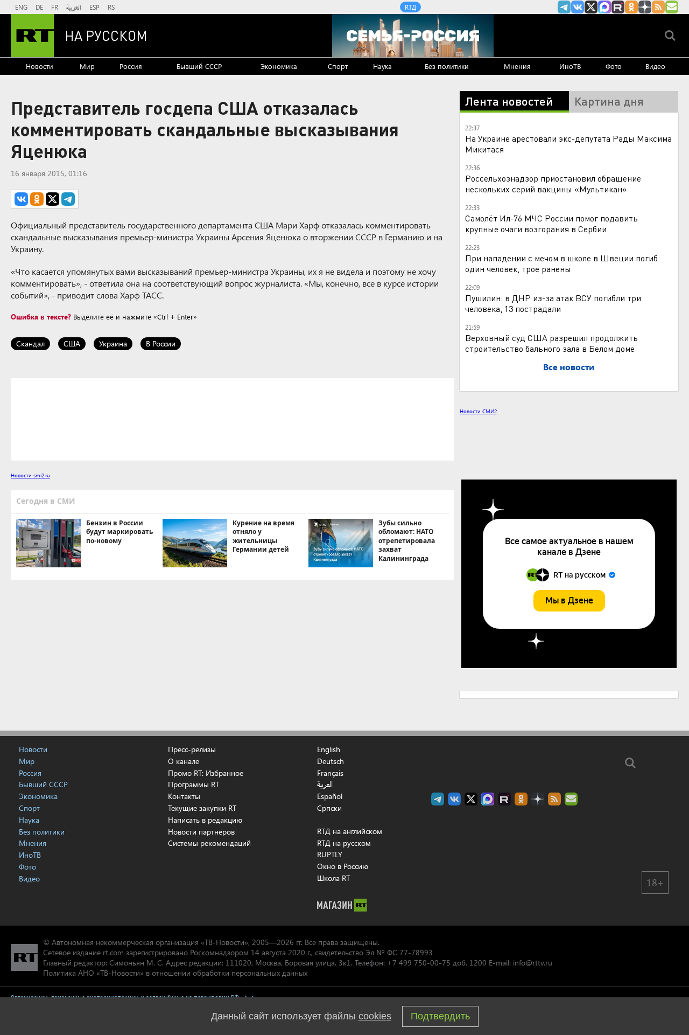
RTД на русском (344, 843)
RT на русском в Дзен (644, 7)
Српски (329, 808)
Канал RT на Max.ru (604, 7)
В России (160, 343)
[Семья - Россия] (413, 35)
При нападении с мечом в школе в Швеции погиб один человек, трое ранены (561, 263)
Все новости (568, 366)
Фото (614, 66)
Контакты (184, 796)
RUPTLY (329, 854)
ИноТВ (570, 66)
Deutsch (330, 761)
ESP (94, 7)
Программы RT (193, 784)
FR (54, 7)
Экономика (279, 66)
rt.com (113, 952)
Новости (39, 66)
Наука (382, 66)
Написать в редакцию (205, 820)
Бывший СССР (199, 66)
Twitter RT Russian (591, 7)
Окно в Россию (342, 866)
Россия (130, 66)
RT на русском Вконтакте (577, 7)
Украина (113, 343)
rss (658, 7)
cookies (374, 1016)
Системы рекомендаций (209, 843)
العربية (73, 7)
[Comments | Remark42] (232, 418)
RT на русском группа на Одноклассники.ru (631, 7)
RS (111, 7)
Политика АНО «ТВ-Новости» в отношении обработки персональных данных (175, 973)
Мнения (517, 66)
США (72, 343)
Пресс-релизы (192, 749)
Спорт (338, 66)
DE (39, 7)
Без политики (447, 66)
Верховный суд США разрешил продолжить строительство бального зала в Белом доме (551, 343)
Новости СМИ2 (478, 411)
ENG (21, 7)
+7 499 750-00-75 (419, 962)
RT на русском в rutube (617, 7)
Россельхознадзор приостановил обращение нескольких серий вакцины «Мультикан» (553, 183)
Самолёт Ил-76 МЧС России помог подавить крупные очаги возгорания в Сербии (551, 223)
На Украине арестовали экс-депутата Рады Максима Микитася (568, 144)
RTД (410, 7)
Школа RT (333, 878)
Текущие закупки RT (202, 808)
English (328, 749)
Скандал (30, 343)
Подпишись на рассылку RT (671, 7)
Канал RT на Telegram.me (564, 7)
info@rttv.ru (532, 962)
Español (329, 796)
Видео (655, 66)
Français (330, 773)
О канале (183, 761)
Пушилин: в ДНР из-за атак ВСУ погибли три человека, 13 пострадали (553, 303)
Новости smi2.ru (30, 475)
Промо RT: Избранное (205, 773)
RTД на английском (349, 831)
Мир (87, 66)
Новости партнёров (201, 831)
